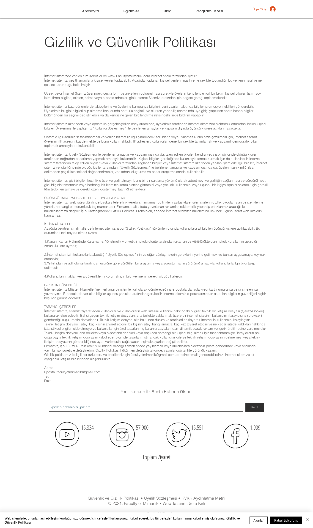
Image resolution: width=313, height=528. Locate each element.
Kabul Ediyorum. (286, 520)
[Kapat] (307, 520)
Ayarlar (258, 520)
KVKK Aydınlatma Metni (203, 498)
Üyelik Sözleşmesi (161, 498)
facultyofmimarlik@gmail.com (153, 354)
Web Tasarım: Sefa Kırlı (184, 503)
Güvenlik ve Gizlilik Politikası (114, 498)
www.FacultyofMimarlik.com (129, 76)
